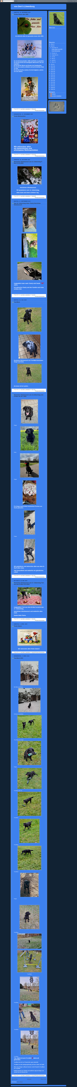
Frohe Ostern (18, 626)
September (54, 55)
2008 (52, 89)
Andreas (54, 93)
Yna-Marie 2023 (18, 658)
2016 (52, 75)
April (53, 60)
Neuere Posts (15, 1079)
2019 (52, 69)
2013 (52, 80)
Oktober (54, 53)
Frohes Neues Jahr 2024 (21, 14)
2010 (52, 85)
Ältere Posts (43, 1079)
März (53, 62)
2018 (52, 71)
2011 (52, 84)
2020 (52, 68)
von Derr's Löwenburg (24, 6)
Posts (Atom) (20, 1081)
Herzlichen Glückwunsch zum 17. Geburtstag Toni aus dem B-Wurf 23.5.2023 (29, 583)
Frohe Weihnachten (19, 116)
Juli (53, 56)
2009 (52, 87)
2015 (52, 76)
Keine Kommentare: (40, 110)
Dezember (54, 47)
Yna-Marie (17, 302)
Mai (53, 58)
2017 (52, 73)
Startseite (29, 1079)
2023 (52, 46)
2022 (52, 64)
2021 (52, 66)
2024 (52, 44)
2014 (52, 78)
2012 (52, 82)
